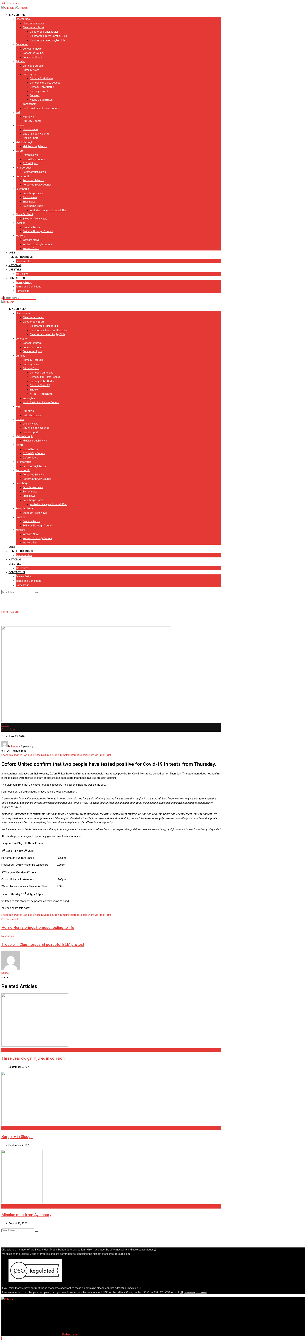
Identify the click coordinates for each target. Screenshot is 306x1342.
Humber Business (20, 256)
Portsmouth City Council (37, 184)
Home (4, 611)
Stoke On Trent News (35, 218)
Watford (20, 235)
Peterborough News (34, 171)
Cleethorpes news (33, 23)
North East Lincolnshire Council (41, 108)
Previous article (10, 919)
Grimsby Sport (31, 74)
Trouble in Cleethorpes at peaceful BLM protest (42, 944)
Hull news (28, 116)
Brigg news (29, 201)
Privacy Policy (24, 282)
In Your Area (17, 14)
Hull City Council (32, 120)
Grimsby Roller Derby (42, 87)
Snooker (34, 95)
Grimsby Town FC (40, 91)
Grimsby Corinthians (41, 78)
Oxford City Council (34, 159)
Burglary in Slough (17, 1136)
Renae (5, 973)
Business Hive (24, 261)
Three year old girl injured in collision (33, 1058)
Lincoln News (30, 129)
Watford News (31, 239)
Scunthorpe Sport (33, 205)
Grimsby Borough (33, 65)
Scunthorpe (22, 188)
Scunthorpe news (33, 193)
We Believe (22, 273)
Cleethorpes (23, 19)
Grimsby (20, 61)
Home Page (22, 290)
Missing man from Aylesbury (26, 1215)
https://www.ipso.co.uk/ (193, 1292)
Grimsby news (31, 70)
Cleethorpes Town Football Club (48, 36)
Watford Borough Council (37, 244)
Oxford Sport (30, 163)
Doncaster (22, 44)
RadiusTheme (70, 1334)
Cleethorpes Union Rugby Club (47, 40)
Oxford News (30, 154)
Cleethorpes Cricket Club (44, 31)
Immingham (29, 104)
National (14, 265)
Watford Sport (31, 248)
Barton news (30, 197)
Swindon (21, 222)
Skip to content (10, 3)
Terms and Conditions (28, 286)
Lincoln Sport (30, 137)
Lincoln (20, 125)
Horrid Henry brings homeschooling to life (37, 927)
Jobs (11, 252)
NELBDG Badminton (41, 99)
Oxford (20, 150)
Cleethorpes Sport (33, 27)
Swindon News (31, 227)
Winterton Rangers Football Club (48, 210)
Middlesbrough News (35, 146)
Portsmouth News (33, 180)
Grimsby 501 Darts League (45, 82)
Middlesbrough (24, 142)
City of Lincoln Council (36, 133)
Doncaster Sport (32, 57)
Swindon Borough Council (38, 231)
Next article (8, 936)
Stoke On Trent (24, 214)
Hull (18, 112)
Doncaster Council (33, 53)
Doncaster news (32, 48)
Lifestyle (14, 269)
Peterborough (24, 167)
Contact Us (16, 278)
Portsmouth (23, 176)
